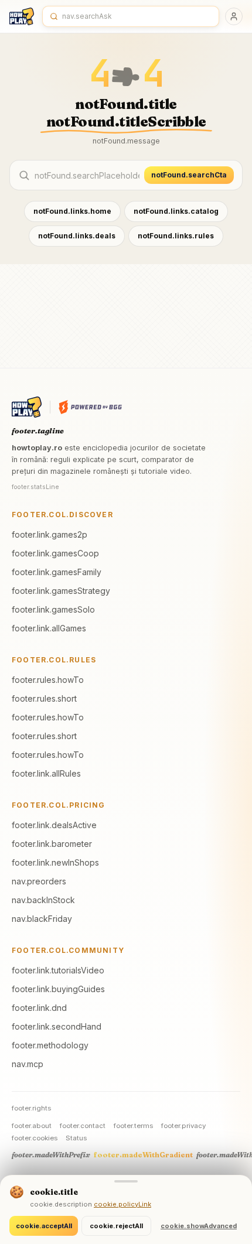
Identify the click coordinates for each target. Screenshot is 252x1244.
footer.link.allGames (49, 628)
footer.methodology (50, 1045)
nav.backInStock (43, 900)
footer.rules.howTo (48, 680)
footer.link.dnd (39, 1008)
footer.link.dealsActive (54, 825)
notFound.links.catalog (176, 211)
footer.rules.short (44, 698)
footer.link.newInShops (55, 862)
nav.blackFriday (42, 919)
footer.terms (133, 1126)
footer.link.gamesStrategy (61, 591)
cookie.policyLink (122, 1204)
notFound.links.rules (176, 235)
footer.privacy (183, 1126)
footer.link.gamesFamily (56, 572)
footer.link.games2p (49, 534)
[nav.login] (234, 16)
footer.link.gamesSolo (53, 609)
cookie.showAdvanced (199, 1226)
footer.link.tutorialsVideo (58, 970)
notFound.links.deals (76, 235)
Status (76, 1138)
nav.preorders (39, 881)
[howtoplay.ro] (21, 16)
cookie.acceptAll (44, 1226)
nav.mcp (27, 1064)
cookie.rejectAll (116, 1226)
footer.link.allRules (46, 773)
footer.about (32, 1126)
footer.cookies (34, 1138)
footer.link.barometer (52, 844)
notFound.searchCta (189, 174)
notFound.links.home (72, 211)
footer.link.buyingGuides (58, 989)
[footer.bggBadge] (90, 407)
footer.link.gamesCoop (55, 553)
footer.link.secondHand (56, 1026)
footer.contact (82, 1126)
